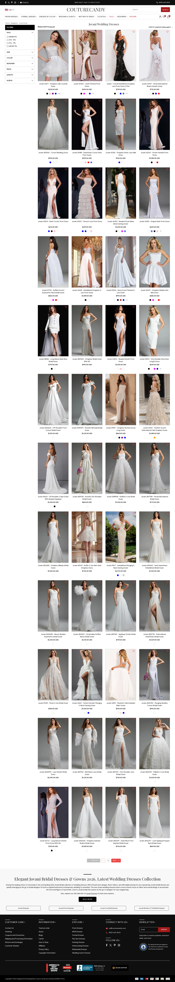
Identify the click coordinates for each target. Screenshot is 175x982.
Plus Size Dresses (78, 939)
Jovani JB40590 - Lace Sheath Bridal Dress (53, 773)
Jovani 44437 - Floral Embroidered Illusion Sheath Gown (154, 85)
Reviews (133, 17)
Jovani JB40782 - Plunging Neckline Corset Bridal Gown (154, 704)
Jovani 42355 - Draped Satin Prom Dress (154, 221)
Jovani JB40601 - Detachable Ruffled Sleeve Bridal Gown (87, 635)
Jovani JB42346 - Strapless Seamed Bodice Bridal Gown (87, 842)
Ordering (8, 932)
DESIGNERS (121, 17)
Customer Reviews (12, 946)
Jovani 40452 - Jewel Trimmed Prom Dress (87, 85)
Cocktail (101, 17)
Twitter (9, 2)
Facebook (6, 3)
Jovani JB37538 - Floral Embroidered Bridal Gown (154, 498)
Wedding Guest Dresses (81, 953)
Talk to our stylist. (92, 2)
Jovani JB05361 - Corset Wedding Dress (53, 153)
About (41, 932)
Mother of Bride (86, 17)
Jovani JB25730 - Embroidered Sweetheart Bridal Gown (154, 635)
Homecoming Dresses (80, 946)
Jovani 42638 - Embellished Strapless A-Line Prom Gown (87, 291)
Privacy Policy (44, 949)
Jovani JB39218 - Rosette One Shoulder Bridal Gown (87, 498)
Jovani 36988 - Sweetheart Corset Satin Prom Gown (87, 154)
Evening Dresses (78, 942)
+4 (59, 93)
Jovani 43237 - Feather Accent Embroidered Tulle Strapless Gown (154, 429)
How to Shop (43, 942)
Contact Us (9, 928)
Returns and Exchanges (14, 942)
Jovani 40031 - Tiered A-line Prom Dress (87, 221)
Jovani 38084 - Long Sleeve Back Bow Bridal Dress (53, 360)
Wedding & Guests (67, 17)
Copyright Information (47, 953)
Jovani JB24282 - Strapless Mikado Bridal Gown (53, 567)
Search (165, 10)
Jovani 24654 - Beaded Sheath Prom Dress (120, 360)
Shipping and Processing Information (19, 939)
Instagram (15, 3)
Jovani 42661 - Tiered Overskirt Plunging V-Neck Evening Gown (87, 704)
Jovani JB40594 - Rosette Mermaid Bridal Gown (87, 429)
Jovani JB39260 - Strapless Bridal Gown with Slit (87, 360)
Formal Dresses (28, 17)
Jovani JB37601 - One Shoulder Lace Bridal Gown (120, 773)
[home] (86, 9)
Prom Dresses (11, 17)
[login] (160, 17)
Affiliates (42, 946)
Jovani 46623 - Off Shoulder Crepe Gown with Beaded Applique (53, 498)
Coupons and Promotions (14, 935)
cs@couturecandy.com (117, 928)
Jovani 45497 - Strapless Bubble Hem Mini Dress (154, 291)
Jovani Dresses (91, 894)
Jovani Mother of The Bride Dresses (151, 908)
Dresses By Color (47, 17)
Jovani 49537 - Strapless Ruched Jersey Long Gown (121, 429)
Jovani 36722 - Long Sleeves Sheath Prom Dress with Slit (53, 842)
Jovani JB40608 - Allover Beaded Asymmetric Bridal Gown (53, 635)
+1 (93, 93)
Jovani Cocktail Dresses (109, 908)
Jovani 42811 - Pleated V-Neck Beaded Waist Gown (121, 704)
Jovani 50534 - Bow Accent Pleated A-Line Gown (120, 291)
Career (41, 939)
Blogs (41, 935)
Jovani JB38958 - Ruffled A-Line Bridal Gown (121, 498)
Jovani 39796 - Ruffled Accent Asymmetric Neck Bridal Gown (53, 291)
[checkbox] (21, 37)
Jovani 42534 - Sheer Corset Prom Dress (53, 221)
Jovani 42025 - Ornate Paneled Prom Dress (154, 154)
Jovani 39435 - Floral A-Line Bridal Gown (53, 703)
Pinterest (12, 3)
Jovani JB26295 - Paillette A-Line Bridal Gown (154, 773)
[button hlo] (47, 94)
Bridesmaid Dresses (79, 949)
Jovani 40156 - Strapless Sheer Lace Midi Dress (121, 154)
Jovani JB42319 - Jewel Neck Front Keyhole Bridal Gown (120, 842)
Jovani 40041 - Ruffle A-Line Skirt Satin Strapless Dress (87, 567)
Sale (111, 17)
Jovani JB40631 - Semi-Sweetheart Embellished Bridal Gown (154, 567)
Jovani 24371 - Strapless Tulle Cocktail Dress (53, 85)
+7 (127, 93)
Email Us (25, 2)
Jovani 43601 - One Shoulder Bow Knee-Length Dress (154, 360)
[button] (93, 860)
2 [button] (108, 860)
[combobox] (150, 9)
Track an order (44, 928)
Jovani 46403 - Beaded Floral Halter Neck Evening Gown (120, 222)
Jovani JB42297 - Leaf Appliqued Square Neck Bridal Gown (154, 842)
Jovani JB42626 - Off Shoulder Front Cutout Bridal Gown (53, 429)
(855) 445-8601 (164, 2)
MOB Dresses (77, 932)
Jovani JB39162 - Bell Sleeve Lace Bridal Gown (87, 773)
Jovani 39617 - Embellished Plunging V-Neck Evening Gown (121, 567)
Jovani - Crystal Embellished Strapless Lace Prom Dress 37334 (121, 85)
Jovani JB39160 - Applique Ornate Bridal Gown (121, 635)
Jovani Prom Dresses (66, 908)
